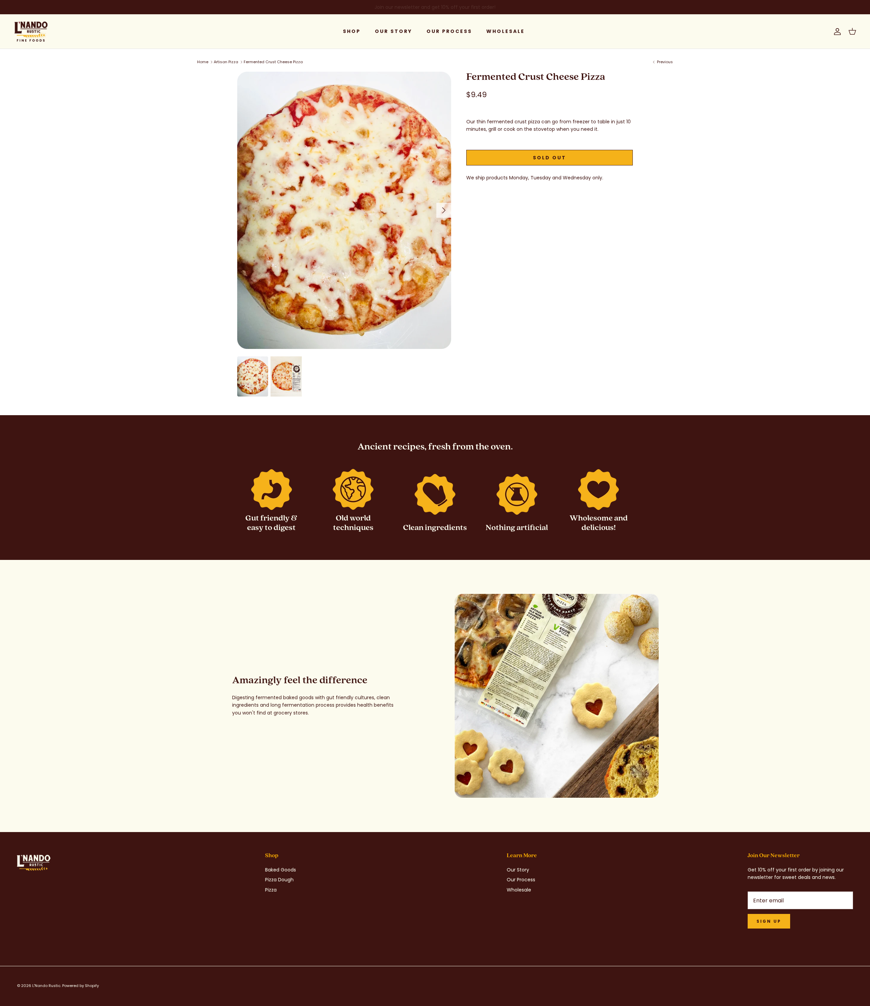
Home (202, 62)
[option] (344, 210)
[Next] (443, 210)
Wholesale (505, 31)
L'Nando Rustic (46, 985)
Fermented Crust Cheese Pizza (273, 62)
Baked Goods (280, 869)
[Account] (836, 32)
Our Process (449, 31)
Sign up (768, 921)
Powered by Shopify (80, 985)
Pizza (271, 889)
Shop (352, 31)
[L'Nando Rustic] (31, 31)
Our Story (393, 31)
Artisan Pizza (226, 62)
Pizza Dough (279, 879)
